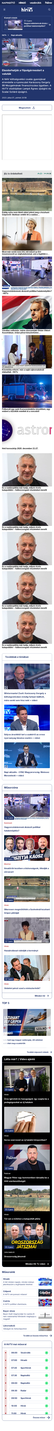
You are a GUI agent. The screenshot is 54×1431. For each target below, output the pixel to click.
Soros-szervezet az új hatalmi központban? (25, 1140)
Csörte (6, 1301)
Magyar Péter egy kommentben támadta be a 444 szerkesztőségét (26, 1179)
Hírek (6, 905)
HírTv (4, 35)
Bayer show (9, 1311)
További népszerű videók (37, 1052)
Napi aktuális (16, 35)
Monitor (7, 864)
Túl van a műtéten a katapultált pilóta (22, 1219)
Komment (8, 823)
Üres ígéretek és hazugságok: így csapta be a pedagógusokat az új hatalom (26, 1101)
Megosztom (25, 107)
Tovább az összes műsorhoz (35, 1336)
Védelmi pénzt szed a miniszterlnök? (22, 988)
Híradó (6, 1279)
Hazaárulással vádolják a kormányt (21, 950)
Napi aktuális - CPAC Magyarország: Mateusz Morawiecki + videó (26, 774)
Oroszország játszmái (14, 1256)
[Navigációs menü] (4, 9)
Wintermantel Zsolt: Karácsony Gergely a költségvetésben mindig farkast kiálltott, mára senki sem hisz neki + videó (25, 696)
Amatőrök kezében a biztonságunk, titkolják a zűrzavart (26, 870)
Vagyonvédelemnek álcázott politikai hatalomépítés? (36, 24)
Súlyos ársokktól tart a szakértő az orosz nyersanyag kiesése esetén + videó (24, 736)
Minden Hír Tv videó (35, 1264)
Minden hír (40, 996)
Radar (23, 1390)
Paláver (7, 1173)
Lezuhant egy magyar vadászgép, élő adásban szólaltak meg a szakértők (23, 1041)
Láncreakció (9, 1252)
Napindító (25, 1375)
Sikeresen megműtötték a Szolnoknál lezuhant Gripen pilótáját (27, 911)
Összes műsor (39, 1417)
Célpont (7, 1291)
